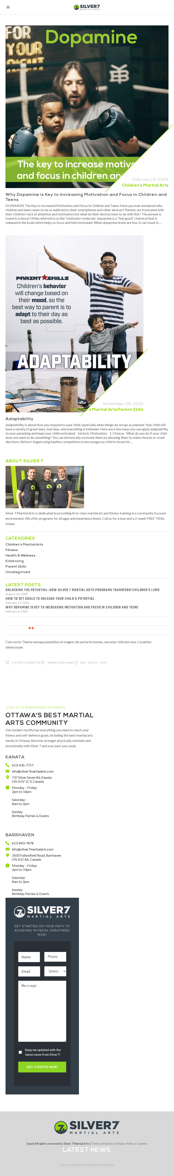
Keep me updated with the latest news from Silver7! (43, 1052)
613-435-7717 (23, 765)
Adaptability (20, 419)
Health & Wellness (20, 555)
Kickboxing (15, 561)
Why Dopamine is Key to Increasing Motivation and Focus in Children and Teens (72, 607)
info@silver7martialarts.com (32, 771)
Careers (142, 1143)
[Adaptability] (74, 323)
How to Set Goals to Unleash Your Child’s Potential (50, 599)
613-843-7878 (23, 843)
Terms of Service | (104, 1143)
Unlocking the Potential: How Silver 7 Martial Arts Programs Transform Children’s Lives (83, 590)
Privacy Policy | (126, 1143)
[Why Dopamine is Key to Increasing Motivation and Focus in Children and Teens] (87, 106)
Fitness (12, 550)
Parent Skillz (130, 410)
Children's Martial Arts (145, 185)
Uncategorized (18, 572)
